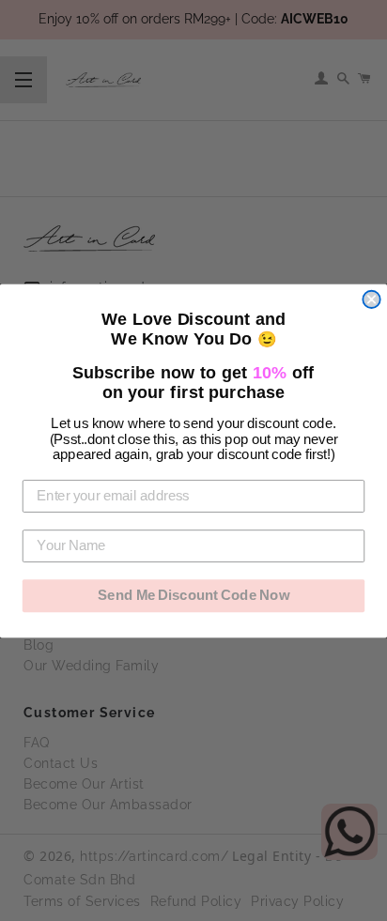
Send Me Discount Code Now (193, 595)
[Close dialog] (371, 298)
